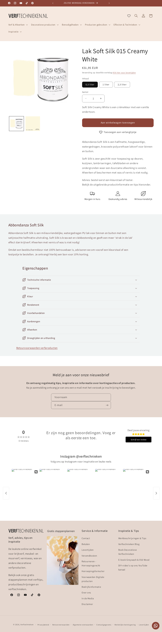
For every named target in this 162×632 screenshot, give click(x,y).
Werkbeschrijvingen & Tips (132, 538)
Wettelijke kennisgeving (125, 624)
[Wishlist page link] (129, 15)
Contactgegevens (103, 624)
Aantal (85, 92)
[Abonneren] (107, 405)
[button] (17, 24)
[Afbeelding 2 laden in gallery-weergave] (32, 123)
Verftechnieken (27, 624)
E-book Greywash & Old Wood (134, 559)
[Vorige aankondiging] (52, 3)
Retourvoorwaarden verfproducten (37, 348)
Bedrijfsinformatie (91, 586)
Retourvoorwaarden (61, 624)
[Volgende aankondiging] (109, 3)
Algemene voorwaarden (83, 624)
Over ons (86, 592)
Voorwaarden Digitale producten (93, 579)
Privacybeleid (43, 624)
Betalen (86, 544)
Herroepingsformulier (93, 571)
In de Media (88, 598)
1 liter (106, 84)
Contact (86, 538)
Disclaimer (87, 604)
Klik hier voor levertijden (124, 72)
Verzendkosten (89, 555)
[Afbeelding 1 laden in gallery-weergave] (16, 123)
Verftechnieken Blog (129, 544)
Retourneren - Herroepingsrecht (91, 563)
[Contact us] (155, 625)
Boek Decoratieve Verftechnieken (127, 551)
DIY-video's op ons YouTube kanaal (132, 567)
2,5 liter (122, 84)
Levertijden (88, 549)
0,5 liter (90, 84)
